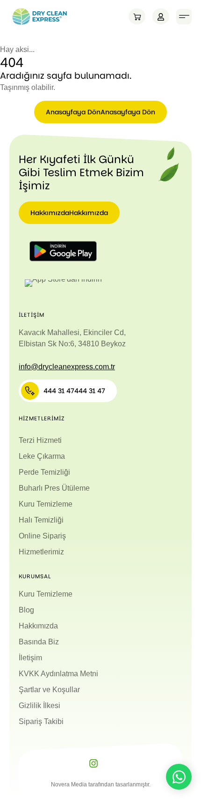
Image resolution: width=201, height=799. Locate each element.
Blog (26, 610)
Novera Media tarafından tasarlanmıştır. (101, 784)
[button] (184, 16)
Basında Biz (39, 642)
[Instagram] (93, 763)
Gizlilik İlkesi (39, 705)
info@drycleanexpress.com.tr (67, 367)
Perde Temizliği (44, 472)
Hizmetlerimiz (41, 552)
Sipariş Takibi (41, 721)
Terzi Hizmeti (40, 440)
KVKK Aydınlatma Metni (58, 674)
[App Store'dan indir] (63, 283)
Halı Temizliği (41, 520)
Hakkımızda (38, 626)
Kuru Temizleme (45, 504)
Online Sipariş (42, 536)
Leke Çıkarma (42, 456)
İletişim (30, 658)
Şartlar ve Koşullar (49, 690)
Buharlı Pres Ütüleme (54, 488)
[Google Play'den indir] (63, 251)
